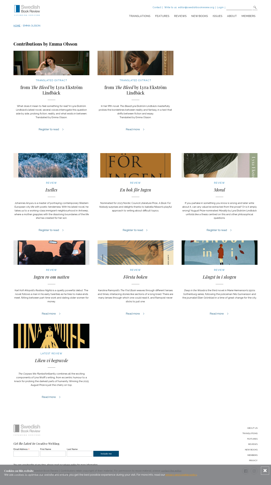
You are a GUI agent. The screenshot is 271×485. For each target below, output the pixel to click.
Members (248, 16)
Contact (157, 7)
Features (162, 16)
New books (199, 16)
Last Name (72, 449)
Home (16, 25)
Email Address (21, 449)
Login (220, 7)
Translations (139, 16)
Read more (135, 129)
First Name (45, 449)
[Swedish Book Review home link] (27, 11)
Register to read (50, 129)
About (232, 16)
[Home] (27, 431)
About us (252, 428)
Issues (217, 16)
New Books (251, 449)
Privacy (253, 460)
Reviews (180, 16)
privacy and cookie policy (181, 474)
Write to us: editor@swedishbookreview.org (189, 7)
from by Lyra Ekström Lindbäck (51, 90)
